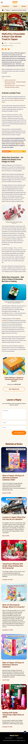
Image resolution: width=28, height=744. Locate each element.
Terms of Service (8, 738)
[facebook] (3, 49)
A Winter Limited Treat (10, 80)
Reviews (24, 6)
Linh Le (5, 43)
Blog (7, 10)
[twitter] (9, 49)
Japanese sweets (19, 143)
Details (15, 6)
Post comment (19, 433)
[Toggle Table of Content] (3, 78)
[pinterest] (6, 49)
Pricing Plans (5, 6)
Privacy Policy (20, 738)
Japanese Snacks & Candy (18, 10)
